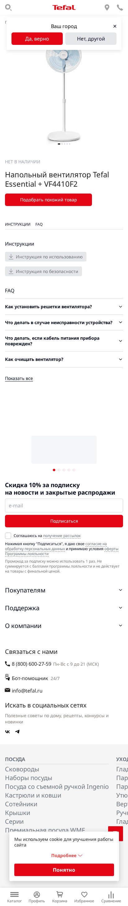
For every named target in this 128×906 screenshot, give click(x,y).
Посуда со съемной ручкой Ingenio (57, 786)
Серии (14, 821)
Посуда (15, 759)
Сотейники (21, 804)
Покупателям (25, 590)
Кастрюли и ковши (33, 795)
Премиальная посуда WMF (45, 830)
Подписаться (64, 521)
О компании (23, 625)
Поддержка (22, 608)
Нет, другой (91, 38)
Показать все (19, 378)
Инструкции (17, 224)
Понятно (64, 869)
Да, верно (37, 38)
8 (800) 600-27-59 (31, 663)
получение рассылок (61, 535)
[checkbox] (8, 536)
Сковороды (22, 769)
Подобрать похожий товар (48, 200)
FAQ (39, 224)
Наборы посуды (28, 778)
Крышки (17, 812)
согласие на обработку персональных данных (56, 546)
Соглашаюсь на (47, 536)
